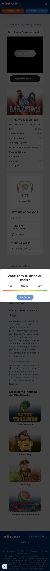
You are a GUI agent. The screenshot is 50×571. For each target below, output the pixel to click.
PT (5, 566)
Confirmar (25, 297)
